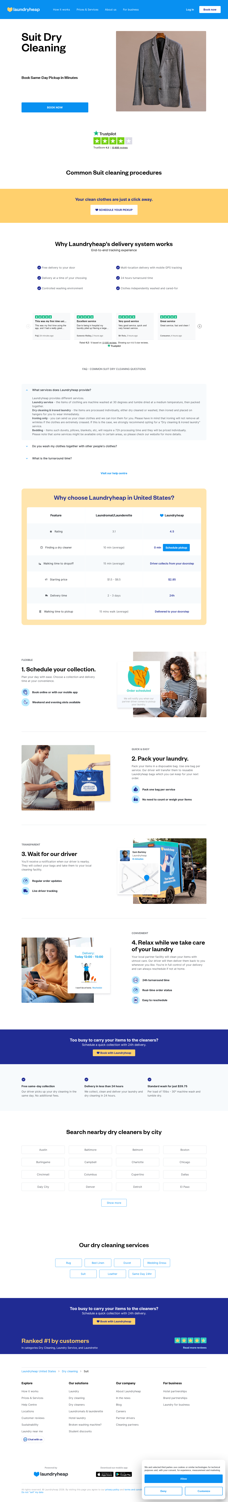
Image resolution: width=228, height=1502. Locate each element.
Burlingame (43, 1162)
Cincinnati (43, 1174)
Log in (190, 9)
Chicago (185, 1162)
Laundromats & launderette (86, 1411)
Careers (121, 1411)
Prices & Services (87, 9)
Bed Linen (98, 1262)
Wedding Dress (156, 1262)
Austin (43, 1149)
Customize (204, 1491)
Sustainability (30, 1424)
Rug (68, 1262)
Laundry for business (176, 1404)
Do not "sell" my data (32, 1492)
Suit (83, 1273)
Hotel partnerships (175, 1391)
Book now (209, 9)
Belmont (138, 1149)
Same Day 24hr (142, 1273)
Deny (163, 1491)
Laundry (74, 1391)
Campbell (90, 1162)
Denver (90, 1186)
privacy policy (112, 1489)
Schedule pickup (176, 547)
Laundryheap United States (39, 1371)
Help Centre (29, 1404)
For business (131, 9)
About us (110, 9)
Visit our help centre (114, 473)
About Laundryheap (128, 1391)
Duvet (127, 1262)
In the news (123, 1398)
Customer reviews (33, 1418)
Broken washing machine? (85, 1424)
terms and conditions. (136, 1489)
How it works (61, 9)
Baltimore (90, 1149)
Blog (119, 1404)
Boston (184, 1149)
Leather (112, 1273)
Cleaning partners (127, 1424)
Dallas (185, 1174)
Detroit (137, 1186)
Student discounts (80, 1431)
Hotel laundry (77, 1418)
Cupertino (137, 1174)
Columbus (90, 1174)
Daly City (43, 1186)
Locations (28, 1411)
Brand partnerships (175, 1398)
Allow (183, 1478)
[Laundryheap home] (23, 9)
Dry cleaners (77, 1404)
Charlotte (138, 1162)
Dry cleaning (70, 1371)
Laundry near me (32, 1431)
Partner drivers (125, 1418)
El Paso (185, 1186)
